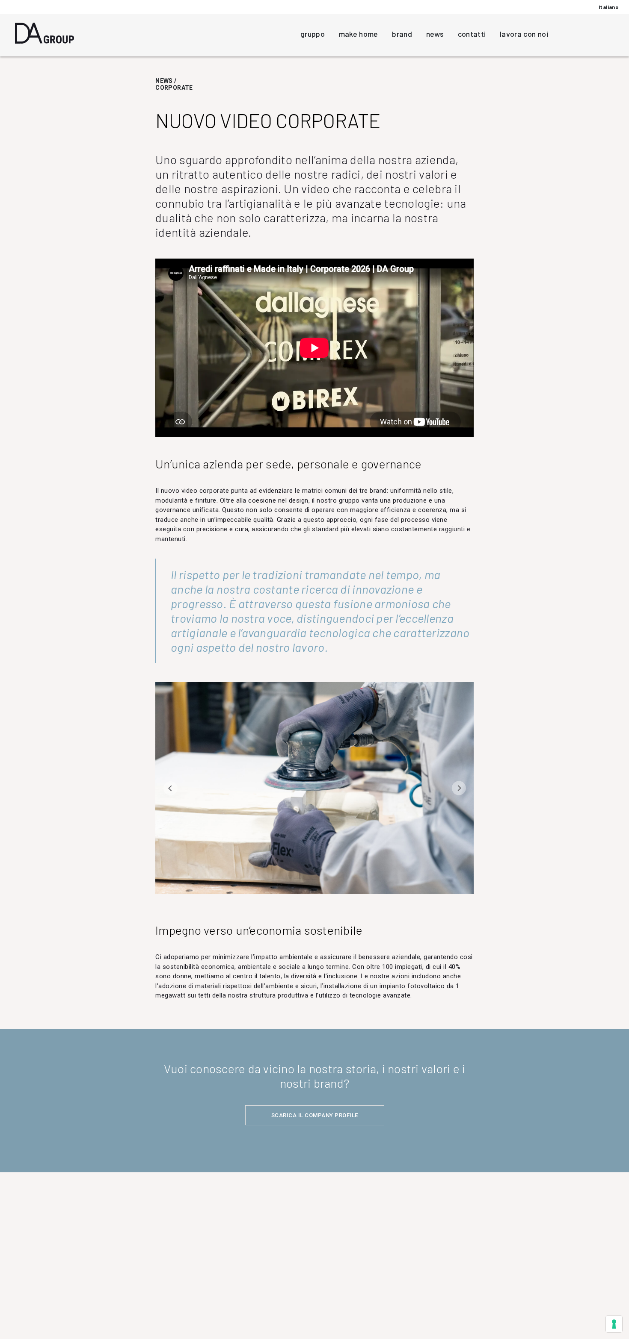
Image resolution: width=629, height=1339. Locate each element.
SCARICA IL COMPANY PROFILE (314, 1115)
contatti (472, 33)
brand (402, 33)
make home (358, 33)
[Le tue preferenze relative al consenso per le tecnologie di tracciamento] (614, 1324)
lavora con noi (524, 33)
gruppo (312, 33)
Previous (170, 788)
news (435, 33)
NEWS (164, 80)
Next (458, 788)
